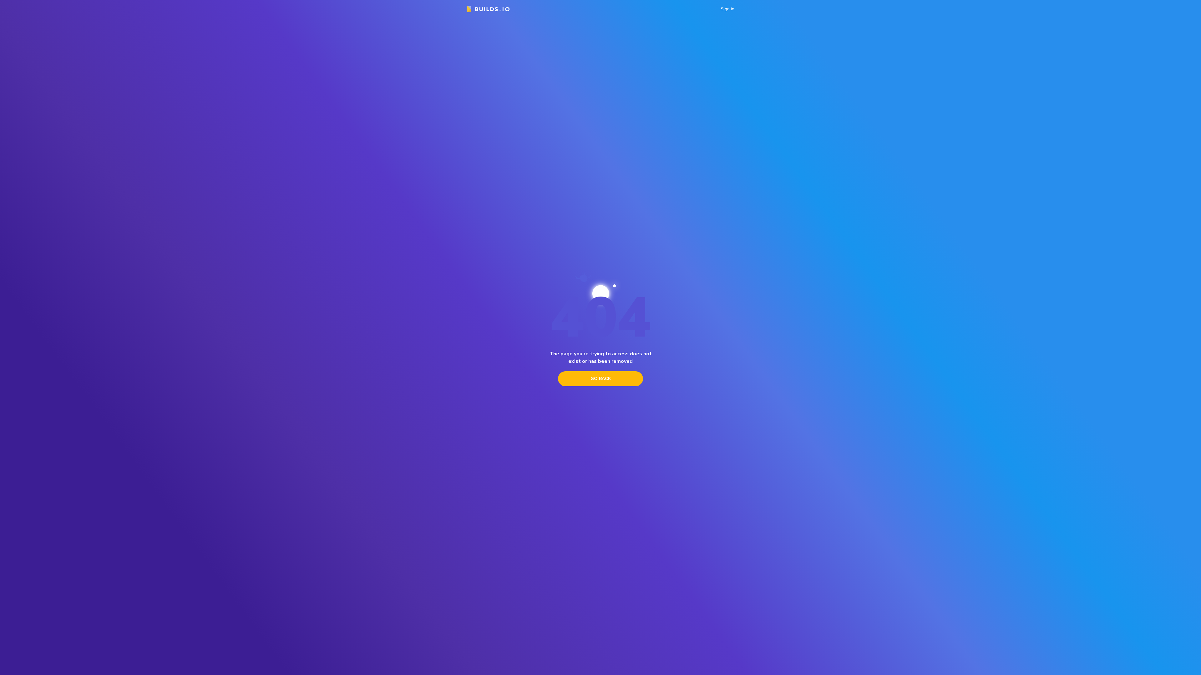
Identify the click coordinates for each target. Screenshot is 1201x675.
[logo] (488, 9)
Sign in (727, 9)
